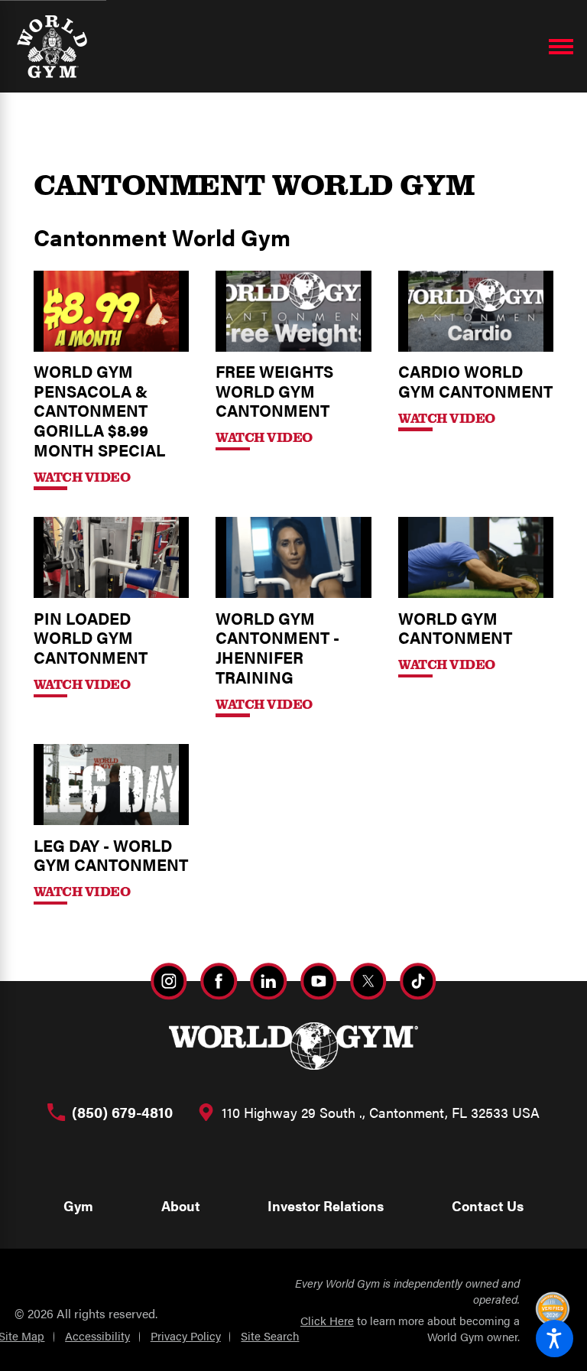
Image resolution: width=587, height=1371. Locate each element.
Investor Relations (326, 1205)
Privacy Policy (186, 1335)
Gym (78, 1205)
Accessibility (97, 1335)
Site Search (270, 1335)
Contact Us (488, 1205)
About (180, 1205)
